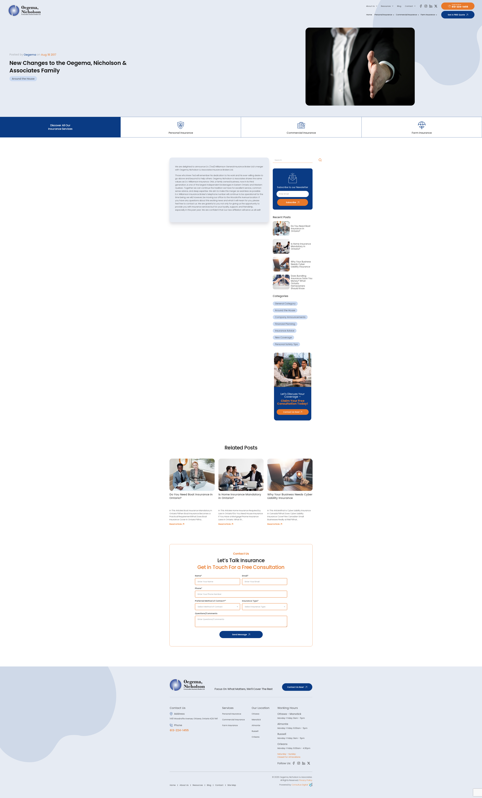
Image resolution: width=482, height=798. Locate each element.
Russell (255, 731)
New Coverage (283, 337)
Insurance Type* (250, 601)
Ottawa (255, 713)
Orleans (255, 736)
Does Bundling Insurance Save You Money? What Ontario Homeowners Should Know (301, 282)
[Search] (321, 160)
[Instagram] (425, 6)
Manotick (256, 719)
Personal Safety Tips (286, 344)
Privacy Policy (305, 780)
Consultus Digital (300, 784)
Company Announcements (290, 317)
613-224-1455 (179, 730)
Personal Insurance (383, 14)
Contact (409, 6)
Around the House (23, 78)
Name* (198, 575)
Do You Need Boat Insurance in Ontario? (300, 229)
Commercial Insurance (406, 14)
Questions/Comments (206, 613)
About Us (370, 6)
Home (369, 14)
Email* (245, 575)
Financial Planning (285, 323)
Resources (386, 6)
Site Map (231, 785)
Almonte (256, 725)
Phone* (198, 588)
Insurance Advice (284, 330)
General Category (285, 303)
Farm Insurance (428, 14)
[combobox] (295, 160)
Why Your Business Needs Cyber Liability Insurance (301, 264)
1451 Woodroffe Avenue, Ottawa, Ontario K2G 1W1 (194, 718)
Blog (399, 6)
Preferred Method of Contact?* (210, 601)
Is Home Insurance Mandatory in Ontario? (301, 246)
